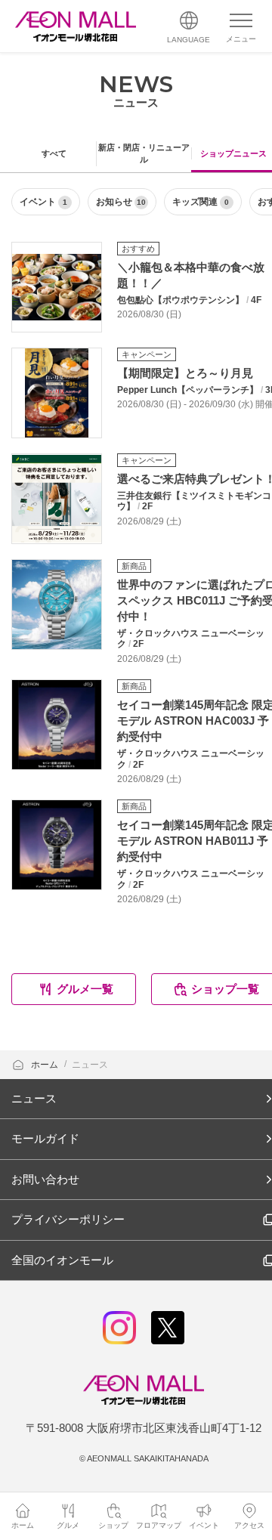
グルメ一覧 (85, 988)
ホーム (45, 1064)
